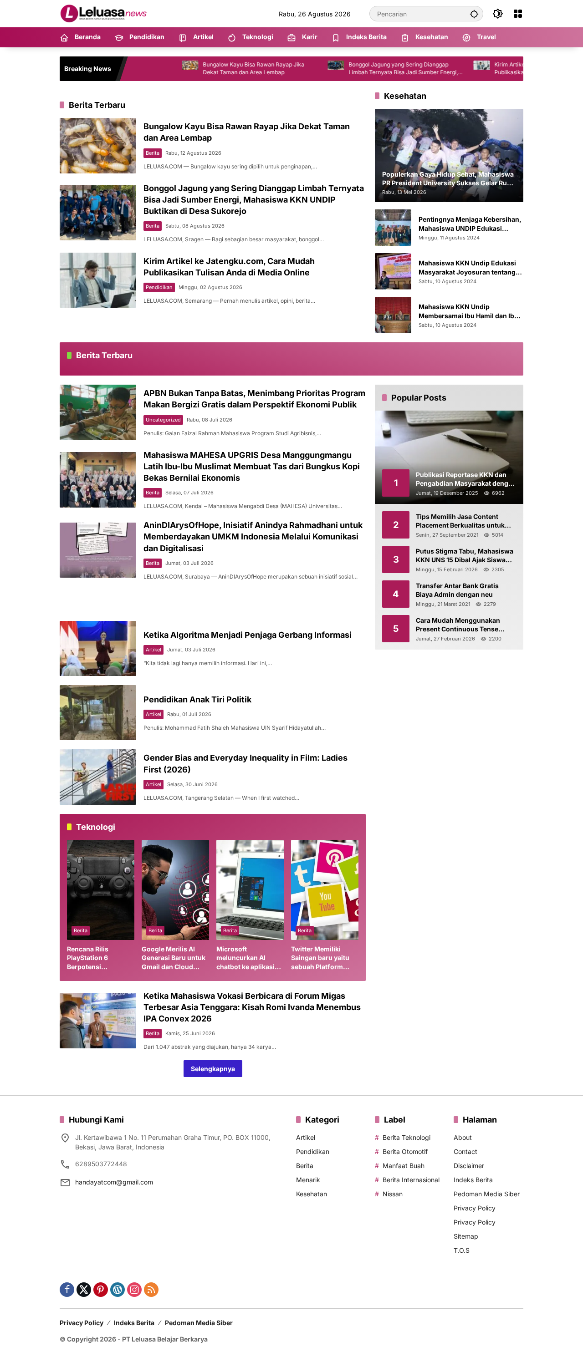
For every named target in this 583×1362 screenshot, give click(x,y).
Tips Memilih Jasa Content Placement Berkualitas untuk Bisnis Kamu (460, 521)
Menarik (308, 1180)
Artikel (153, 649)
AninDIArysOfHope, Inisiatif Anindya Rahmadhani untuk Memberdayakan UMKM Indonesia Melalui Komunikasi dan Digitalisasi (253, 536)
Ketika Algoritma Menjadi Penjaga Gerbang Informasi (247, 635)
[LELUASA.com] (105, 13)
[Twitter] (84, 1289)
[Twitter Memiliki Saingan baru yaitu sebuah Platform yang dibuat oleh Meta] (324, 890)
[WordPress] (117, 1289)
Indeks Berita (473, 1180)
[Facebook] (67, 1289)
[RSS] (151, 1289)
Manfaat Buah (403, 1165)
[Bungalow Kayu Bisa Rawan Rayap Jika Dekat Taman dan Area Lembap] (143, 69)
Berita (152, 153)
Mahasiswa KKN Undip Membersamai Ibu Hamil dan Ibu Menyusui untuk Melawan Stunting (468, 311)
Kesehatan (311, 1194)
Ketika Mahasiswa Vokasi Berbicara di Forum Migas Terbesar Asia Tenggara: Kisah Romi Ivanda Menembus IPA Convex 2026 (252, 1007)
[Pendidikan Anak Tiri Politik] (98, 712)
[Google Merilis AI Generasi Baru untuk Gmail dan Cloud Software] (175, 890)
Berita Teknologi (406, 1137)
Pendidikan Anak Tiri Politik (197, 699)
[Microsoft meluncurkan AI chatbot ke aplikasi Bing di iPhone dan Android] (250, 890)
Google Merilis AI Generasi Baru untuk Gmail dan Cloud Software (173, 958)
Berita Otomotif (405, 1151)
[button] (474, 13)
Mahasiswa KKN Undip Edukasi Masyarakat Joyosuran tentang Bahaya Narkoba (467, 267)
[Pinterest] (100, 1289)
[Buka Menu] (517, 13)
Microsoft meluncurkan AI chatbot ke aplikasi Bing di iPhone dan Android (245, 958)
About (463, 1137)
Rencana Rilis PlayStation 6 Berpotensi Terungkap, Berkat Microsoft (95, 958)
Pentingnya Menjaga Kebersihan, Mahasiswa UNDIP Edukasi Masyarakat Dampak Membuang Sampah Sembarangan (470, 224)
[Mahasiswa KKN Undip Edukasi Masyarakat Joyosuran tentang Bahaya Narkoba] (393, 271)
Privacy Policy (475, 1208)
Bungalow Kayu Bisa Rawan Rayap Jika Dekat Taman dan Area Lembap (206, 68)
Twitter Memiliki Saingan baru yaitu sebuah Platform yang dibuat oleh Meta (320, 958)
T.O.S (462, 1250)
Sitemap (466, 1236)
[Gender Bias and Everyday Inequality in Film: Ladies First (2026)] (98, 776)
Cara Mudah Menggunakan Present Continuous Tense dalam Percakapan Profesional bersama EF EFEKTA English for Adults (465, 625)
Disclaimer (469, 1165)
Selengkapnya (213, 1068)
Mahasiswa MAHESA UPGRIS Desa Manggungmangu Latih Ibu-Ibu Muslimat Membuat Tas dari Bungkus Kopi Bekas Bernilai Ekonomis (251, 466)
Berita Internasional (411, 1180)
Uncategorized (163, 420)
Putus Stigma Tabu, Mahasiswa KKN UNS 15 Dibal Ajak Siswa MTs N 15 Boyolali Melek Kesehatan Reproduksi (464, 555)
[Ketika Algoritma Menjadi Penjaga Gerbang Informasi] (98, 648)
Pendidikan (159, 287)
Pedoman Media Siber (487, 1194)
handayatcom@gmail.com (114, 1182)
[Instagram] (134, 1289)
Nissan (393, 1194)
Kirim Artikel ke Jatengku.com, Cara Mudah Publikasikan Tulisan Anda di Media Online (503, 68)
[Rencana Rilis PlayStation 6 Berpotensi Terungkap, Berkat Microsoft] (100, 890)
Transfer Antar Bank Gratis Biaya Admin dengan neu (457, 590)
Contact (465, 1151)
